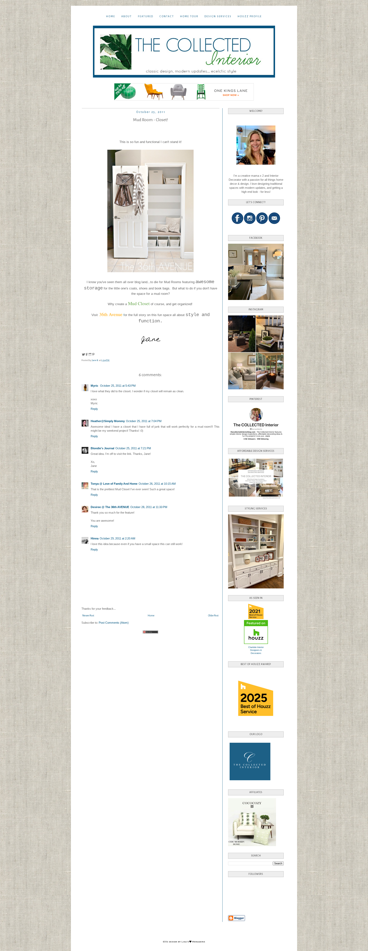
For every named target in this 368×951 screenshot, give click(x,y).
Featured (145, 16)
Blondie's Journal (102, 448)
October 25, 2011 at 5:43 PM (118, 385)
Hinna (95, 538)
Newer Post (88, 615)
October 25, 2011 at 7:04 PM (144, 421)
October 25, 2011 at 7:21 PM (133, 448)
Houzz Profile (250, 16)
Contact (166, 16)
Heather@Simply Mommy (108, 421)
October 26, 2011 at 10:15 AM (157, 483)
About (126, 16)
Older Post (213, 615)
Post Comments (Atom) (114, 622)
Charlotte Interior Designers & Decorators (256, 650)
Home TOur (189, 16)
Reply (94, 408)
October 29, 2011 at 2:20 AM (117, 538)
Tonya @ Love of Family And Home (114, 483)
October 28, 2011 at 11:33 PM (148, 507)
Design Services (218, 16)
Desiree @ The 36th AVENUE (110, 507)
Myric (95, 385)
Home (110, 16)
